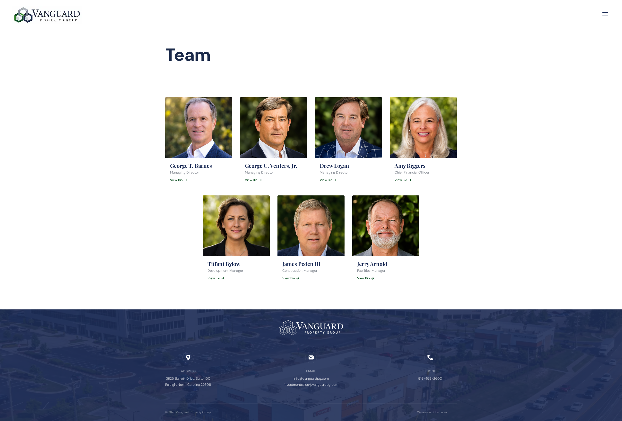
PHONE (430, 371)
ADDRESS (188, 371)
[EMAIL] (311, 357)
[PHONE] (430, 357)
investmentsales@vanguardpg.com (311, 384)
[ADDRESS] (188, 357)
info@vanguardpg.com (311, 378)
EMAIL (311, 371)
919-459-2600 (430, 378)
